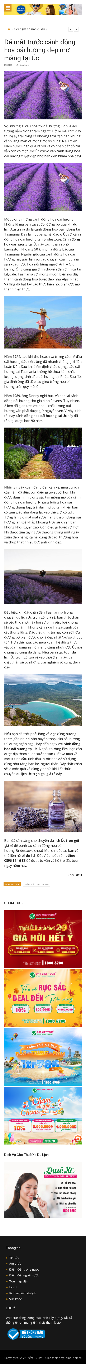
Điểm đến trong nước (24, 1269)
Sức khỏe (15, 1299)
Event (13, 1287)
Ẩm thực (15, 1263)
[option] (45, 29)
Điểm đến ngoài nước (24, 1275)
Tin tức (14, 1257)
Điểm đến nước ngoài (37, 884)
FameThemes (73, 1358)
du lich (31, 855)
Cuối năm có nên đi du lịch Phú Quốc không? (45, 29)
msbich (8, 65)
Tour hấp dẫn (18, 1281)
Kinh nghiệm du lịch (22, 1293)
